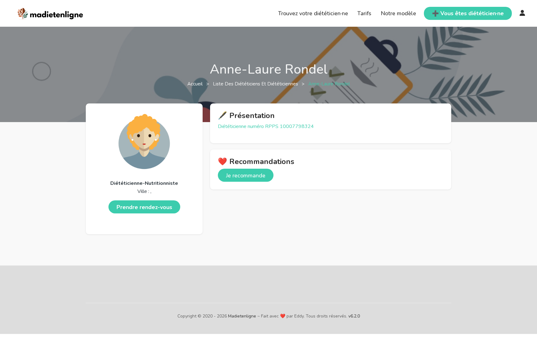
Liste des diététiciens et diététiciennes (256, 84)
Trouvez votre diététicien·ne (313, 13)
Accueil (195, 84)
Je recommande (245, 175)
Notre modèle (398, 13)
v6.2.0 (354, 316)
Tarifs (364, 13)
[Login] (522, 13)
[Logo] (50, 12)
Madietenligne (242, 316)
